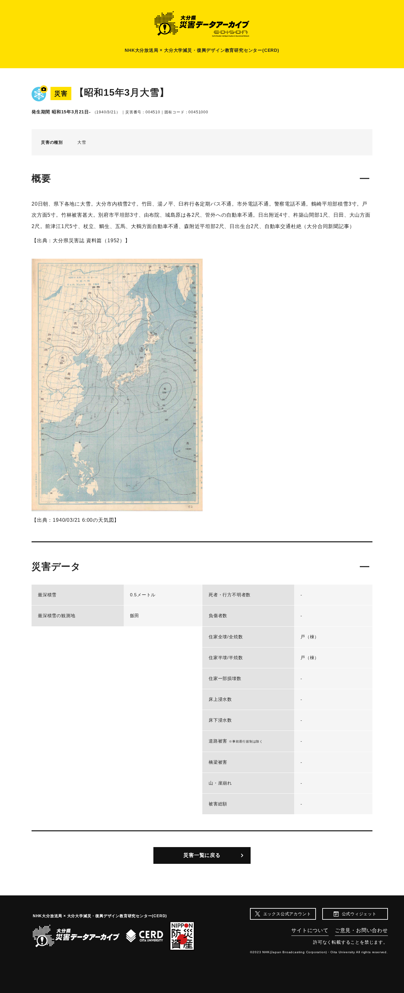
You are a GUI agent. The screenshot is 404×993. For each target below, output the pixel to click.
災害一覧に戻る (202, 855)
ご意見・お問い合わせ (361, 930)
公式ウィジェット (359, 914)
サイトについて (310, 930)
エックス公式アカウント (287, 914)
